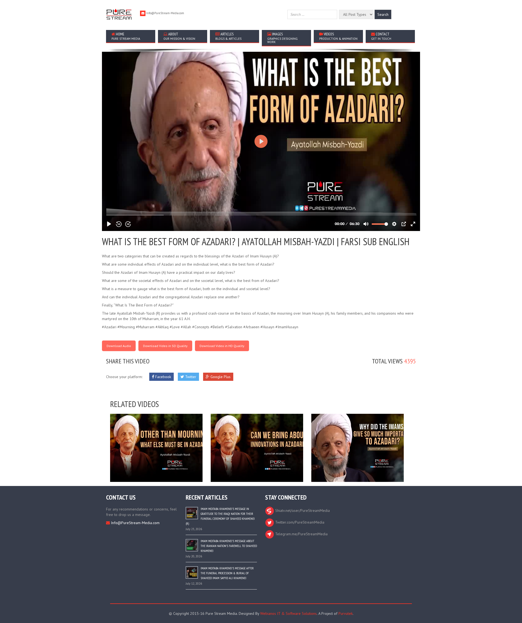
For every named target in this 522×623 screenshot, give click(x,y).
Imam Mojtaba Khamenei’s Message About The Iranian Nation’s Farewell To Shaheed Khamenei (229, 546)
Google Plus (220, 376)
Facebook (162, 376)
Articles (228, 36)
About (179, 36)
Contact (381, 36)
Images (282, 38)
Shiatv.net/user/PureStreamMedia (302, 510)
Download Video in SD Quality (165, 346)
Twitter (190, 376)
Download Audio (119, 346)
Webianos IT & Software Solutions (288, 613)
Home (125, 36)
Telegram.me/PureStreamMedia (301, 533)
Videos (338, 36)
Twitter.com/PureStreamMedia (299, 522)
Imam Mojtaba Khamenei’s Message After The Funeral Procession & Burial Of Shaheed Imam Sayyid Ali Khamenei (227, 573)
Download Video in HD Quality (222, 346)
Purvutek (345, 613)
